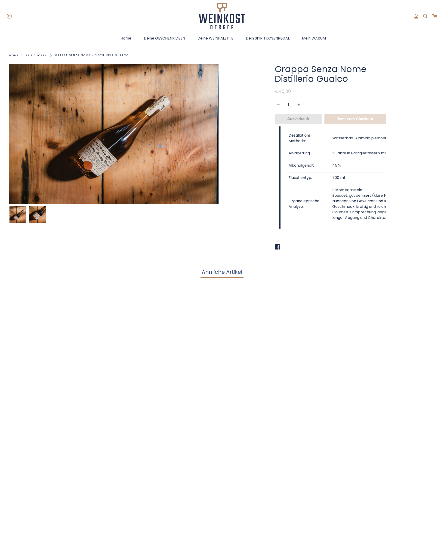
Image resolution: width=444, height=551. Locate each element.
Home (125, 38)
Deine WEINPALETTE (215, 38)
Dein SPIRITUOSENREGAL (268, 38)
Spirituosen (36, 55)
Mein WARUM (314, 38)
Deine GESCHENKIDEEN (164, 38)
